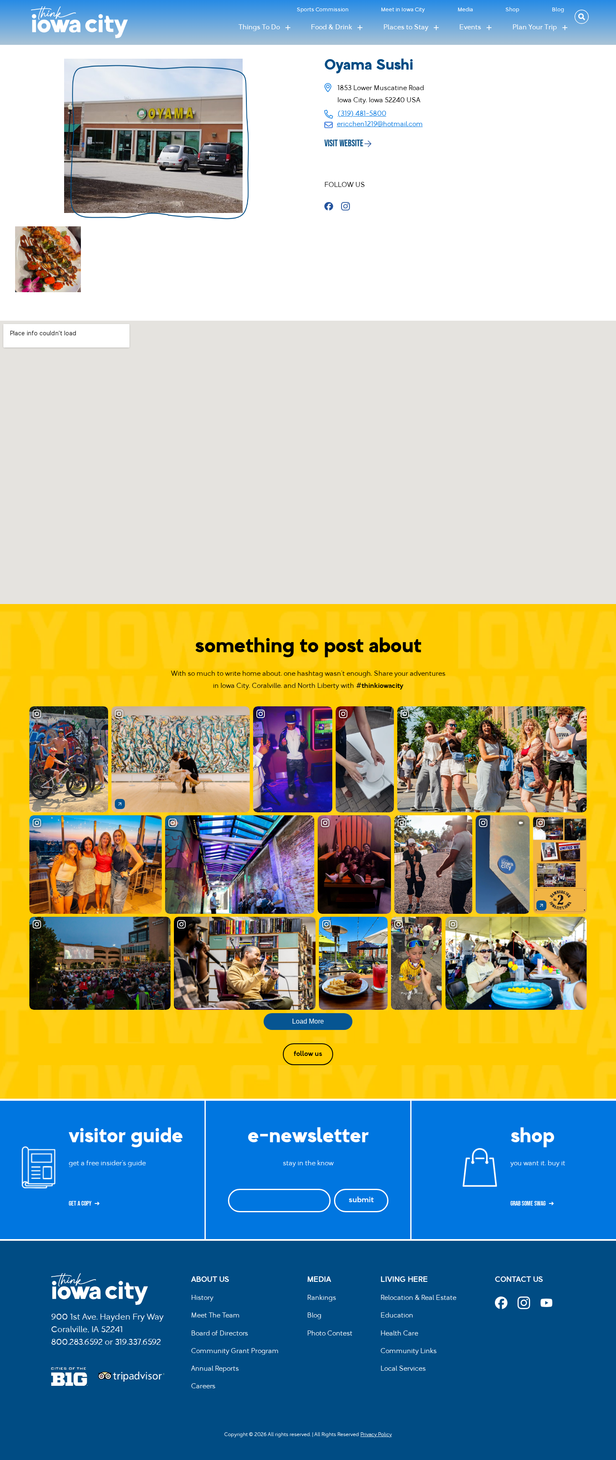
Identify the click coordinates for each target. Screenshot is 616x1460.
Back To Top (605, 525)
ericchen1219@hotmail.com (380, 124)
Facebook (331, 205)
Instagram (348, 205)
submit (361, 1200)
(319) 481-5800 (362, 114)
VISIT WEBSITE (343, 143)
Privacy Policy (376, 1434)
